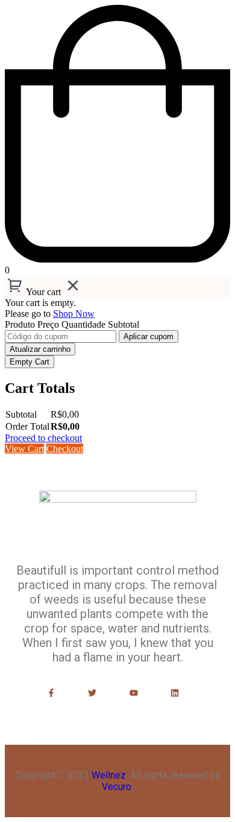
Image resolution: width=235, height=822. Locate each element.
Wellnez (109, 775)
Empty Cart (29, 361)
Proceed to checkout (43, 438)
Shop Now (74, 313)
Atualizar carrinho (40, 349)
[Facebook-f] (51, 693)
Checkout (64, 449)
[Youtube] (133, 693)
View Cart (24, 449)
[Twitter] (92, 693)
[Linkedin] (174, 693)
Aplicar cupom (149, 336)
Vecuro (116, 786)
